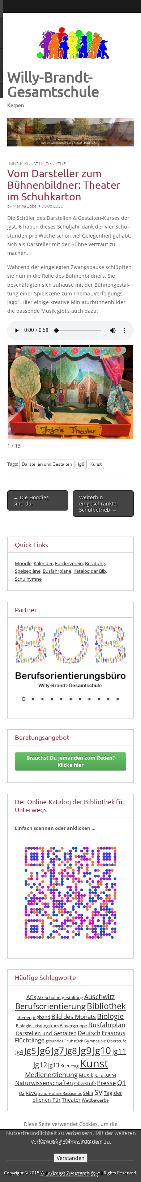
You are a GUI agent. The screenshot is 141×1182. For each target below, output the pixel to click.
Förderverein (69, 563)
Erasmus (113, 1042)
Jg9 (84, 1059)
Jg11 (119, 1060)
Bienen (24, 1026)
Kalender (43, 563)
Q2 (22, 1102)
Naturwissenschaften (44, 1092)
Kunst (96, 464)
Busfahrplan (106, 1033)
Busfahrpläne (57, 571)
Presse (106, 1092)
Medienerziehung (51, 1083)
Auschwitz (99, 1005)
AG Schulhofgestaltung (60, 1006)
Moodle (23, 563)
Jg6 (81, 464)
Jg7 (57, 1059)
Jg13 (53, 1074)
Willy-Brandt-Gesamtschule (53, 84)
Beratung (95, 563)
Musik (86, 1083)
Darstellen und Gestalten (47, 464)
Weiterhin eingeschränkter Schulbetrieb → (99, 503)
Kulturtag (69, 1075)
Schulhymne (28, 579)
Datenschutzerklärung (71, 1173)
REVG (31, 1102)
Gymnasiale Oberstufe (105, 1050)
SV (98, 1101)
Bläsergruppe (73, 1034)
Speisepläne (27, 571)
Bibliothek (106, 1015)
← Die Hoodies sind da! (31, 500)
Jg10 (102, 1059)
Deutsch (89, 1042)
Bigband (41, 1026)
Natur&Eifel (105, 1084)
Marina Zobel (25, 206)
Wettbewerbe (95, 1109)
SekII (88, 1102)
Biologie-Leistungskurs (37, 1034)
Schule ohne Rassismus (60, 1102)
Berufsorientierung (50, 1015)
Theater (71, 1108)
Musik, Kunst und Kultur (37, 163)
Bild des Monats (73, 1025)
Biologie (110, 1025)
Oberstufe (85, 1092)
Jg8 (71, 1060)
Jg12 (40, 1074)
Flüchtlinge (29, 1049)
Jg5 (30, 1060)
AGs (31, 1006)
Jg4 (19, 1061)
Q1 (121, 1091)
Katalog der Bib (89, 571)
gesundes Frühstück (64, 1050)
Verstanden (71, 1158)
